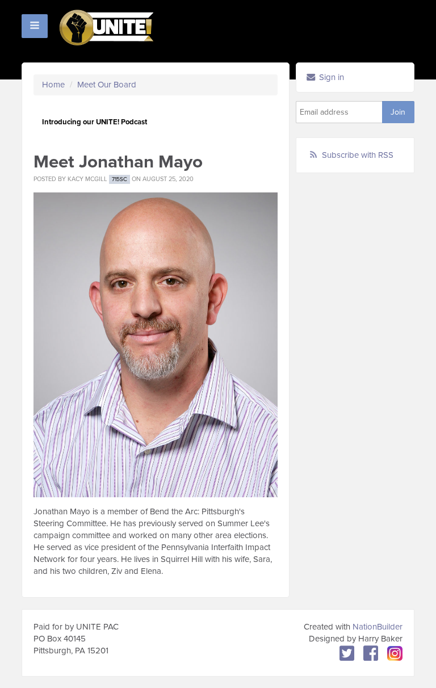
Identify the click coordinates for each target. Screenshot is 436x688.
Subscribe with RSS (357, 155)
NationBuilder (378, 627)
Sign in (330, 77)
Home (53, 84)
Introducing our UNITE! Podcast (94, 122)
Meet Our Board (106, 84)
